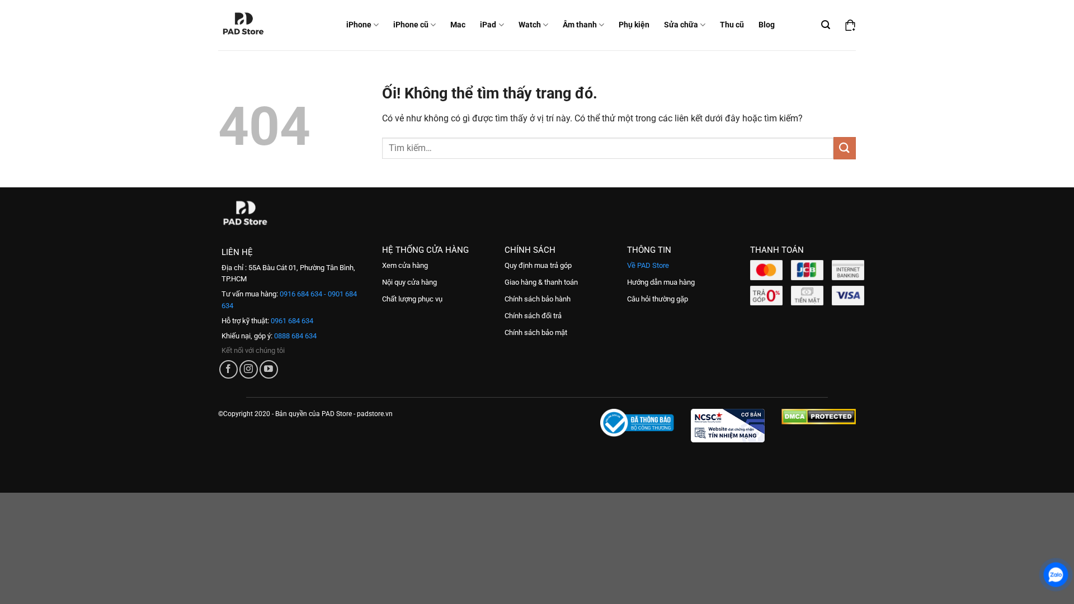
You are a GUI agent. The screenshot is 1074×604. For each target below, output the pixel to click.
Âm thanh (580, 25)
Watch (530, 25)
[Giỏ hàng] (850, 25)
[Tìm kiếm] (825, 25)
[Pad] (250, 25)
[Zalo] (1055, 574)
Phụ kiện (634, 25)
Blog (767, 25)
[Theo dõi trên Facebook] (228, 369)
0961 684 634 (291, 321)
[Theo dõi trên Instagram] (248, 369)
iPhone (358, 25)
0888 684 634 (294, 336)
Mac (457, 25)
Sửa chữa (681, 25)
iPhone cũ (410, 25)
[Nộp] (844, 148)
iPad (488, 25)
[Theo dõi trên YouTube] (269, 369)
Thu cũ (732, 25)
